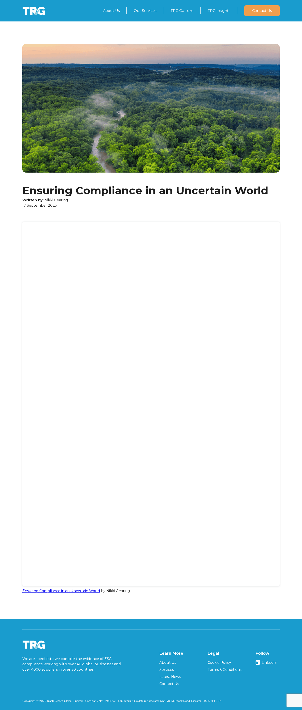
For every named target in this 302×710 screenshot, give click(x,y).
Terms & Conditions (224, 670)
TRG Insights (219, 11)
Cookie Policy (219, 662)
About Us (111, 11)
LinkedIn (269, 662)
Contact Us (262, 11)
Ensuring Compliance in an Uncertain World (61, 591)
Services (166, 670)
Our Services (145, 11)
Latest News (170, 677)
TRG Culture (181, 11)
